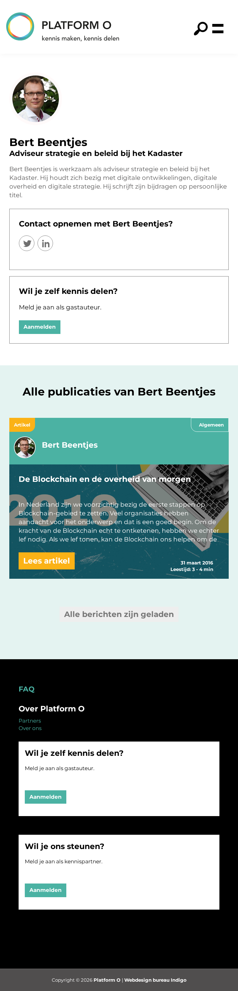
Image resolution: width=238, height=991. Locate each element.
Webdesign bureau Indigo (155, 980)
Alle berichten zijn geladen (119, 614)
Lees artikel (46, 560)
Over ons (30, 728)
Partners (30, 721)
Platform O (107, 980)
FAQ (26, 689)
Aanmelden (40, 327)
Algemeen (211, 425)
